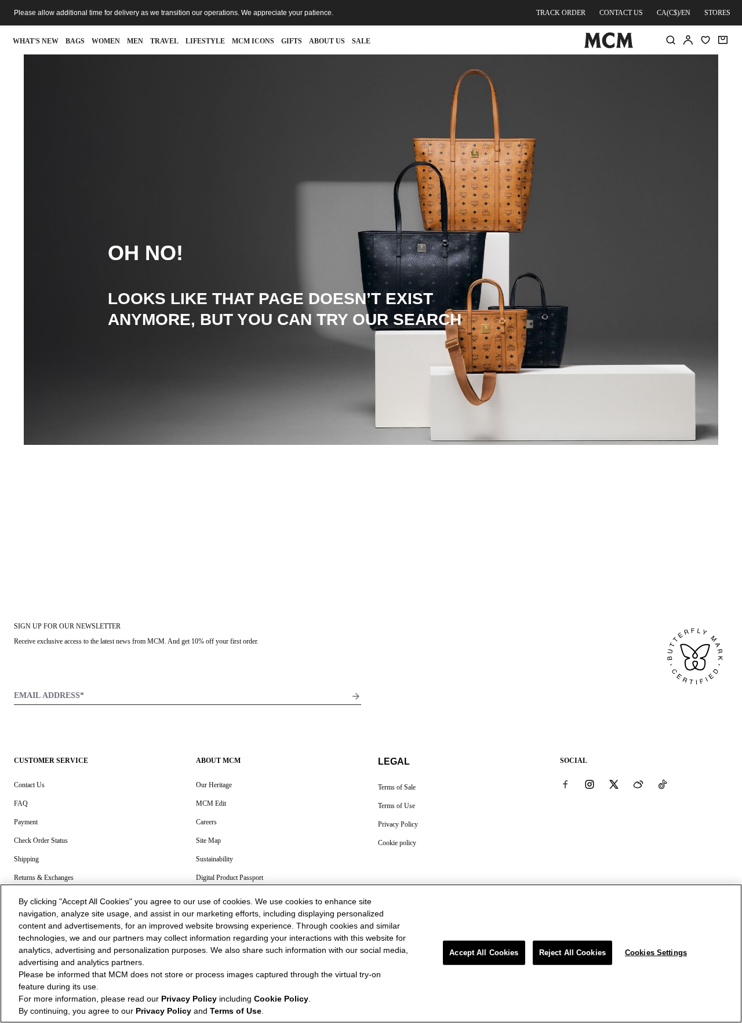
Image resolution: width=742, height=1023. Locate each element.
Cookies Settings (656, 952)
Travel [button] (164, 41)
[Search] (670, 40)
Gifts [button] (291, 41)
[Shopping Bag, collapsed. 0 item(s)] (723, 40)
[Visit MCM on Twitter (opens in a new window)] (614, 784)
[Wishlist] (705, 40)
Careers (206, 822)
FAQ (21, 803)
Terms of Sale (397, 787)
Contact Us (29, 785)
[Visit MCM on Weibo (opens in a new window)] (638, 784)
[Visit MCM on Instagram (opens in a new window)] (589, 784)
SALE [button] (361, 41)
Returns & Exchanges (44, 878)
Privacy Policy (398, 824)
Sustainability (214, 859)
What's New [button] (36, 41)
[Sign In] (688, 40)
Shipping (26, 859)
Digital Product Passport (229, 878)
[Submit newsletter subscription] (356, 696)
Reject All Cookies (572, 952)
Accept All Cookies (483, 952)
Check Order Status (41, 840)
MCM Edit (211, 803)
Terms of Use (396, 806)
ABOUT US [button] (327, 41)
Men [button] (135, 41)
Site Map (208, 840)
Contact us (621, 13)
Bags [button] (75, 41)
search (427, 319)
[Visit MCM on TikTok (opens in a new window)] (662, 784)
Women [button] (106, 41)
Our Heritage (214, 785)
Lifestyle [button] (205, 41)
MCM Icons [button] (253, 41)
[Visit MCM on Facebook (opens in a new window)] (565, 784)
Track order (560, 13)
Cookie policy (397, 843)
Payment (26, 822)
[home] (608, 45)
